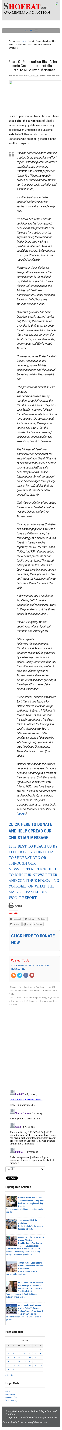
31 (14, 1369)
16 (8, 1361)
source (21, 813)
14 (35, 1357)
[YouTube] (32, 975)
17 (14, 1361)
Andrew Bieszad (18, 75)
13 (30, 1357)
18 (19, 1361)
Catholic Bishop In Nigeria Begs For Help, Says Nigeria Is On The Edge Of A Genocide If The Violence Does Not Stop (34, 1001)
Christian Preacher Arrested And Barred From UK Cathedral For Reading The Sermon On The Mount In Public (33, 990)
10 (14, 1357)
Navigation (29, 30)
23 (8, 1365)
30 (8, 1369)
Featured (47, 75)
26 (24, 1365)
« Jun (7, 1375)
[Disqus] (34, 1046)
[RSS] (14, 975)
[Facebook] (26, 975)
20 (30, 1361)
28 (35, 1365)
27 (30, 1365)
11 (19, 1357)
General (55, 75)
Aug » (13, 1375)
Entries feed (10, 1395)
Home (23, 41)
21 (35, 1361)
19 (24, 1361)
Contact (25, 1411)
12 (24, 1357)
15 (40, 1357)
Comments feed (11, 1397)
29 (40, 1365)
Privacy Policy (12, 1411)
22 (40, 1361)
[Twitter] (20, 975)
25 (19, 1365)
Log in (7, 1392)
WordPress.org (11, 1400)
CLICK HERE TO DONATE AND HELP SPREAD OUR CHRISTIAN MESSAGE (30, 831)
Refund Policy (37, 1411)
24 (14, 1365)
